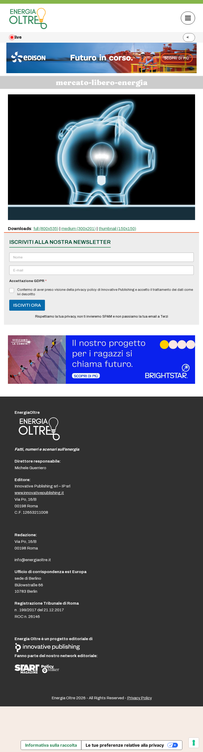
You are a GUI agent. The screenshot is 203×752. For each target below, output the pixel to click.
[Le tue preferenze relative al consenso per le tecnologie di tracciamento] (194, 743)
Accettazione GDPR (28, 281)
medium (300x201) (78, 228)
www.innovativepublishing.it (39, 493)
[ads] (101, 382)
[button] (188, 18)
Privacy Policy (139, 698)
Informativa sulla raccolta (51, 745)
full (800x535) (45, 228)
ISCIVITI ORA (27, 305)
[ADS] (101, 71)
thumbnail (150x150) (117, 228)
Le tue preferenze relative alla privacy (125, 745)
